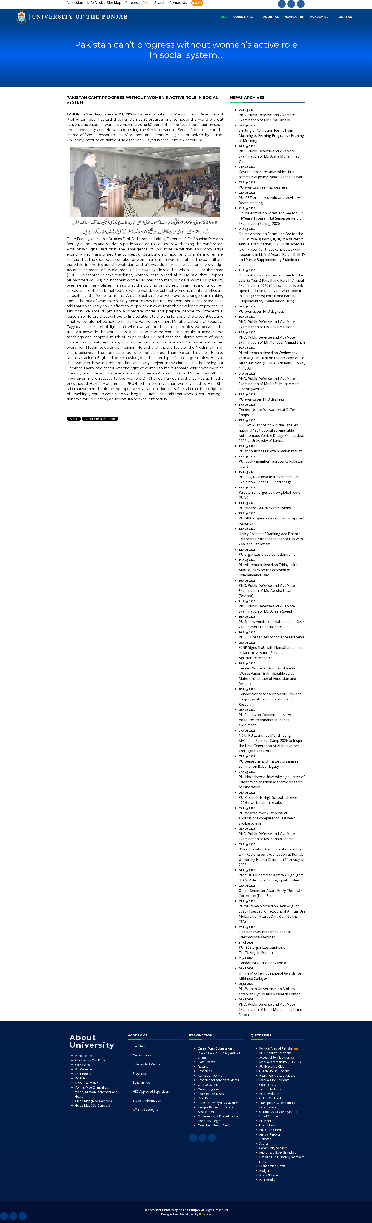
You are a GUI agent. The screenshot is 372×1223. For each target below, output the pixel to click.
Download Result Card (213, 1125)
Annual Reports (270, 1134)
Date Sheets (206, 1062)
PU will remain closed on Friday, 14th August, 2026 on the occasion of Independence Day (268, 569)
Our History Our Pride (90, 1060)
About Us (271, 17)
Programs (140, 1073)
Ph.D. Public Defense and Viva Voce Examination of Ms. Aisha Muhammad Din (269, 156)
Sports (263, 1143)
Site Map (114, 2)
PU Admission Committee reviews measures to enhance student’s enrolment (266, 719)
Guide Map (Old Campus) (92, 1105)
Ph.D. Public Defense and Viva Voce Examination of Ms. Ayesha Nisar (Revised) (267, 590)
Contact (346, 17)
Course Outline (208, 1085)
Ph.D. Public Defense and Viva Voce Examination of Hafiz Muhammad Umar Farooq (270, 1009)
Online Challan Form (273, 1098)
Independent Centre (146, 1064)
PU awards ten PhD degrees (261, 311)
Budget (264, 1170)
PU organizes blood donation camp (267, 554)
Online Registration (211, 1089)
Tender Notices (270, 1089)
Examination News (211, 1094)
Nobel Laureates (86, 1083)
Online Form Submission (219, 1052)
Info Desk (95, 2)
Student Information (147, 1100)
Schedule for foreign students (218, 1080)
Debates (265, 1139)
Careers (131, 2)
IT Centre (205, 1214)
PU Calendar (83, 1069)
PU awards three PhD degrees (263, 187)
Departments (142, 1055)
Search (159, 2)
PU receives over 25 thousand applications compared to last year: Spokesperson (267, 818)
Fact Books (83, 1074)
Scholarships (141, 1082)
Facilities (81, 1078)
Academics (319, 17)
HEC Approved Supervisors (151, 1091)
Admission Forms (210, 1075)
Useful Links (267, 1125)
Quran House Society (274, 1071)
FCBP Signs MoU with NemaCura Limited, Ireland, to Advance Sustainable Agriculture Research (272, 652)
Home (223, 17)
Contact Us (178, 2)
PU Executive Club (271, 1066)
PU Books (266, 1121)
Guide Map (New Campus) (93, 1101)
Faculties (139, 1046)
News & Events (270, 1175)
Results (203, 1066)
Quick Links (243, 17)
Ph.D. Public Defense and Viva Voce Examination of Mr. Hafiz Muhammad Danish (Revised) (269, 383)
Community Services (273, 1148)
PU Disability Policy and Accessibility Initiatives (275, 1055)
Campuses (82, 1065)
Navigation (294, 17)
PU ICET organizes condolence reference (272, 637)
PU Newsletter (269, 1094)
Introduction (83, 1056)
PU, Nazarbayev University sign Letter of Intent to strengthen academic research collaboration (272, 781)
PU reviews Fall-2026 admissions (265, 507)
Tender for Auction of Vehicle (262, 963)
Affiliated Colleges (145, 1110)
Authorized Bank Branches (277, 1152)
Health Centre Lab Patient (277, 1075)
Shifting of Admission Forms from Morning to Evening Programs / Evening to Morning (271, 135)
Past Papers (206, 1098)
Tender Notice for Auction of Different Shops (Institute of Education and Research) (270, 699)
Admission (75, 2)
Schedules (205, 1071)
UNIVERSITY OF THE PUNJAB (80, 17)
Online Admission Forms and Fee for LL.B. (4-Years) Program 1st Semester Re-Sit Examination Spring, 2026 (272, 218)
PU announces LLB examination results (270, 451)
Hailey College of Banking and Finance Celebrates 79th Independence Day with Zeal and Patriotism (271, 538)
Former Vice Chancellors (92, 1087)
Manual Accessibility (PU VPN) (280, 1062)
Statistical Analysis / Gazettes (218, 1103)
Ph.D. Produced (270, 1130)
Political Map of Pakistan (276, 1048)
